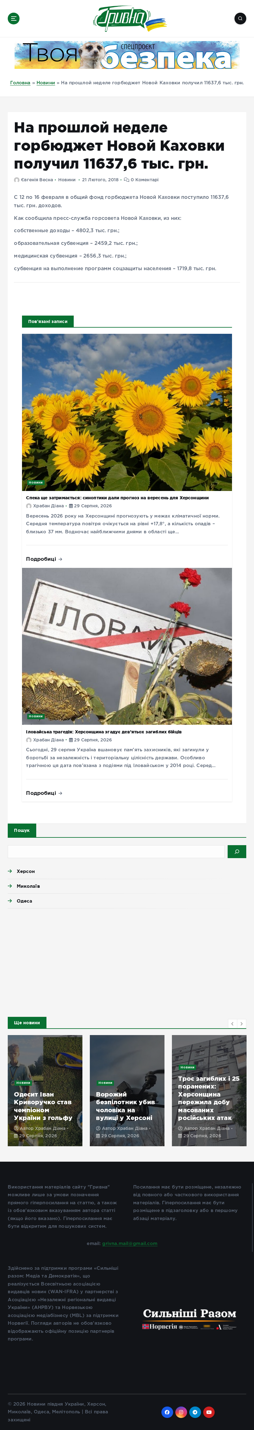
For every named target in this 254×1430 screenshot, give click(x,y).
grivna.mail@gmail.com (129, 1244)
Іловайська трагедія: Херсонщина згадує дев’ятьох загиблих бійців (104, 731)
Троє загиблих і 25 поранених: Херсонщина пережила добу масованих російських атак (209, 1098)
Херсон (26, 871)
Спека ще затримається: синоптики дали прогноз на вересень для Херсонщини (117, 497)
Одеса (24, 901)
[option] (45, 1090)
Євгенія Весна (37, 180)
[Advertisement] (127, 961)
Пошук (22, 830)
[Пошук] (237, 851)
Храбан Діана (48, 506)
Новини (46, 83)
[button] (232, 1023)
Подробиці (42, 559)
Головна (20, 83)
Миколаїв (28, 886)
